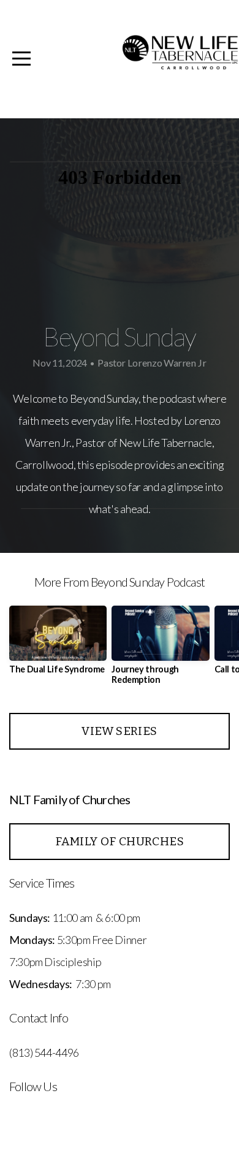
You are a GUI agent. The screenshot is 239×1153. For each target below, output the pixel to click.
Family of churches (119, 841)
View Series (119, 731)
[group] (58, 644)
